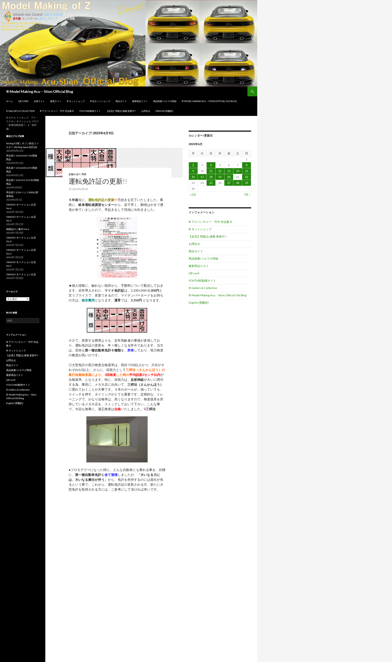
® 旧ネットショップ (100, 101)
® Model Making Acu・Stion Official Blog (39, 91)
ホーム (9, 101)
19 (220, 177)
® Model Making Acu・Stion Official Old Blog (209, 101)
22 (246, 177)
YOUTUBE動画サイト (90, 111)
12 (220, 171)
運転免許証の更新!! (98, 181)
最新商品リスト (140, 101)
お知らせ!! (74, 174)
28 (237, 182)
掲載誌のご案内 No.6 (17, 229)
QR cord (23, 101)
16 (193, 177)
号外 (83, 174)
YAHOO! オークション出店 (21, 274)
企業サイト (39, 101)
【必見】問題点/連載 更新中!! (121, 111)
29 (246, 182)
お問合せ (145, 111)
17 (202, 177)
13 (229, 171)
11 (211, 171)
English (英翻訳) (164, 111)
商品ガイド (121, 101)
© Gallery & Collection (20, 111)
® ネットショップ (76, 101)
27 (229, 182)
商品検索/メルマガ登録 (164, 101)
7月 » (247, 194)
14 (237, 171)
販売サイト (55, 101)
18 (211, 177)
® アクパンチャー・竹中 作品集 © (57, 111)
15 (246, 171)
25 (211, 182)
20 (229, 177)
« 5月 (193, 194)
